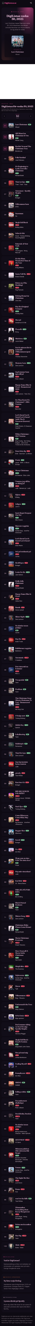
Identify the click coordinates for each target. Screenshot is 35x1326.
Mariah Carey (19, 140)
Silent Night (20, 617)
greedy (18, 773)
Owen (21, 1247)
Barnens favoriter (20, 1158)
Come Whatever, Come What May (21, 816)
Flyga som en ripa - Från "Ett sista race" (23, 859)
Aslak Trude (19, 641)
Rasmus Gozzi (19, 798)
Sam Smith (18, 960)
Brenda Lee (18, 151)
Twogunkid (19, 680)
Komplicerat (20, 1073)
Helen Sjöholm (26, 1133)
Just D (17, 506)
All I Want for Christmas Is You (22, 134)
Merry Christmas (22, 470)
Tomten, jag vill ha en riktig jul (22, 482)
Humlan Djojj (19, 531)
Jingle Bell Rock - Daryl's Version (22, 1041)
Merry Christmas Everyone (22, 939)
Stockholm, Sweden (23, 1114)
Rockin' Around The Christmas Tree (23, 147)
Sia (16, 216)
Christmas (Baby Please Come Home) (23, 926)
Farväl (17, 840)
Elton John (26, 475)
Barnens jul (23, 488)
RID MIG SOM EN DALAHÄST (22, 792)
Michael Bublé (19, 175)
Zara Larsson (19, 365)
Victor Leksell (19, 610)
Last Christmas (21, 124)
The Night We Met (22, 1178)
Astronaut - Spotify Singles (22, 192)
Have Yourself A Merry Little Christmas (21, 953)
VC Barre (18, 1142)
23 (16, 883)
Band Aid (18, 409)
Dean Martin (19, 545)
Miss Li (17, 673)
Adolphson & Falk (20, 322)
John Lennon (19, 394)
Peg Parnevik (19, 290)
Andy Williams (19, 267)
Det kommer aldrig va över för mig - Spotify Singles (22, 1027)
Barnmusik (18, 1159)
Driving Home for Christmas (22, 297)
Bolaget (17, 198)
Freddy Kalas (19, 313)
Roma (17, 1189)
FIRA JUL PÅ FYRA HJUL (22, 891)
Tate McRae (19, 775)
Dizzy (17, 332)
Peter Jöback (19, 379)
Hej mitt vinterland (22, 871)
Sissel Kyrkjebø (20, 238)
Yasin (17, 682)
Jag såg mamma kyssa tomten (21, 763)
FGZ (16, 1192)
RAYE (21, 462)
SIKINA (18, 1082)
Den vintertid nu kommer (21, 668)
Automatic (19, 658)
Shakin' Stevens (20, 945)
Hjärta (18, 495)
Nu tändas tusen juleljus (21, 627)
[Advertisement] (17, 81)
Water (17, 986)
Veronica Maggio (20, 1034)
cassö (17, 462)
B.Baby (17, 497)
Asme (17, 1247)
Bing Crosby (19, 441)
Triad (17, 184)
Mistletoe (19, 339)
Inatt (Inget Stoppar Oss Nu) (23, 514)
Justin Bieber (19, 341)
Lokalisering (20, 734)
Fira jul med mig (21, 1053)
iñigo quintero (19, 1018)
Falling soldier (20, 1092)
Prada (17, 460)
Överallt (18, 329)
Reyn (16, 998)
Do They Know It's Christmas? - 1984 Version (22, 402)
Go (16, 849)
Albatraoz (18, 833)
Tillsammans (20, 995)
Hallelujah (19, 744)
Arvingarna (18, 1229)
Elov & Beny (19, 897)
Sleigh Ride (19, 966)
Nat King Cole (19, 709)
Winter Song (20, 916)
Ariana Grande (19, 276)
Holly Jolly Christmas (19, 582)
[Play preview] (11, 364)
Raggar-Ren (20, 831)
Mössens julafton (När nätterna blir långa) (22, 1151)
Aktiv (17, 1245)
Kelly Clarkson (19, 1009)
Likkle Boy (19, 725)
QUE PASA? (19, 1140)
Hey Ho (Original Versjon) (21, 308)
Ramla (17, 607)
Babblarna (18, 651)
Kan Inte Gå (20, 782)
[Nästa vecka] (30, 116)
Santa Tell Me (20, 274)
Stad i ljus (19, 806)
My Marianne (19, 822)
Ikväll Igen (19, 563)
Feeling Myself (21, 1064)
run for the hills (21, 1198)
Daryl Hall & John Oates (22, 1046)
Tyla (16, 989)
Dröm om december (23, 1224)
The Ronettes (19, 969)
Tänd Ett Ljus (20, 753)
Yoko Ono (27, 394)
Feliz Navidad (20, 157)
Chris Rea (18, 300)
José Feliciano (19, 160)
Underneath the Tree (23, 1004)
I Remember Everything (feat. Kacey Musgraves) (22, 1209)
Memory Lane (20, 363)
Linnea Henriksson (21, 1057)
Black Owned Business (20, 904)
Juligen (18, 504)
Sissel (17, 236)
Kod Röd (18, 881)
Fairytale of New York (21, 245)
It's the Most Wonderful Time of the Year (22, 261)
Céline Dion (18, 601)
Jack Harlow (19, 575)
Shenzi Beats (22, 883)
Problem (18, 689)
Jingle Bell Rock (21, 222)
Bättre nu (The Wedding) (21, 284)
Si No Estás (19, 1016)
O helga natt (20, 716)
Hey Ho (18, 639)
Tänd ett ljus (20, 182)
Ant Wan (18, 852)
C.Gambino (18, 660)
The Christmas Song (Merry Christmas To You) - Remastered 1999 (23, 701)
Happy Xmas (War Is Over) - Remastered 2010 (23, 387)
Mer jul (18, 320)
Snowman (19, 213)
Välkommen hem (22, 204)
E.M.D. (17, 207)
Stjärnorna (19, 975)
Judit (16, 488)
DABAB (17, 1085)
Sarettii (17, 727)
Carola (17, 556)
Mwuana (22, 998)
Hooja (17, 865)
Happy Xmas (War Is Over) (23, 595)
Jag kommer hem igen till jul (22, 373)
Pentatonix (18, 746)
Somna (18, 1167)
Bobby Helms (19, 227)
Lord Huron (18, 1183)
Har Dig (18, 1236)
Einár (16, 453)
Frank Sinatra (19, 426)
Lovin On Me (20, 572)
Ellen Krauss (19, 520)
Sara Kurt (22, 453)
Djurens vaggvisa (22, 526)
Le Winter (29, 453)
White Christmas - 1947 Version (22, 435)
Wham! (17, 127)
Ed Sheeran (18, 475)
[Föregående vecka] (4, 116)
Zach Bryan (18, 1216)
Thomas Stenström (21, 356)
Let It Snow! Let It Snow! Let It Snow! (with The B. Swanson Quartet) (22, 418)
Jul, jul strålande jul (23, 551)
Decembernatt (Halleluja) (21, 1102)
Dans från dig (20, 451)
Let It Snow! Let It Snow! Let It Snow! (22, 540)
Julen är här (20, 233)
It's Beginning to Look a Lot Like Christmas (21, 168)
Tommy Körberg (25, 236)
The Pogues (19, 251)
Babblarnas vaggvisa (23, 648)
